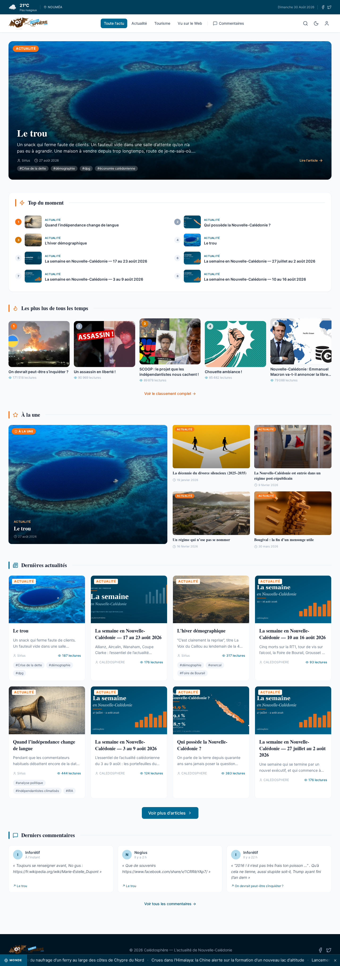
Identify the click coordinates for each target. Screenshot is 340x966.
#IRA (69, 791)
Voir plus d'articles (167, 813)
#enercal (215, 665)
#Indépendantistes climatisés (37, 791)
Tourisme (162, 23)
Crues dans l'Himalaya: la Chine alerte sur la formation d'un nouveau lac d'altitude (204, 960)
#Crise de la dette (33, 168)
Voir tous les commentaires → (170, 903)
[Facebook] (323, 7)
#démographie (64, 168)
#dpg (86, 168)
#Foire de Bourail (192, 673)
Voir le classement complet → (170, 393)
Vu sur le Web (190, 23)
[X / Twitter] (329, 7)
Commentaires (231, 23)
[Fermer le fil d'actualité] (335, 960)
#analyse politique (29, 783)
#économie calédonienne (116, 168)
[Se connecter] (327, 23)
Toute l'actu (114, 23)
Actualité (139, 23)
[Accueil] (28, 23)
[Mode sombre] (316, 23)
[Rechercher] (305, 23)
